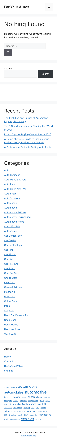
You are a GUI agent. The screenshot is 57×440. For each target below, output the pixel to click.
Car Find (9, 249)
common (47, 397)
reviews (31, 411)
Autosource (10, 231)
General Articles (13, 287)
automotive (36, 392)
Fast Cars (9, 282)
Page (7, 306)
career (24, 397)
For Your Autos (16, 7)
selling (7, 415)
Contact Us (10, 361)
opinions (7, 411)
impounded (8, 408)
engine (48, 401)
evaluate (8, 404)
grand (40, 404)
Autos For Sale (12, 226)
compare (8, 401)
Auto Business (12, 175)
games (32, 404)
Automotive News (14, 221)
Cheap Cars (10, 277)
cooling (16, 401)
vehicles (27, 419)
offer (37, 408)
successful (33, 415)
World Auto (10, 334)
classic (39, 397)
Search (8, 68)
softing (13, 415)
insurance (17, 408)
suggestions (44, 414)
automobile (28, 386)
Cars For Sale (11, 273)
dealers (23, 401)
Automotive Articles (15, 212)
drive (42, 401)
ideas (46, 404)
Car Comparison (13, 235)
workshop (39, 419)
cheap (31, 396)
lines (32, 408)
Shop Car (9, 310)
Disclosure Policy (13, 366)
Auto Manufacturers (15, 179)
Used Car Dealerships (16, 315)
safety (39, 411)
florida (25, 404)
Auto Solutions (12, 198)
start (26, 415)
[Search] (8, 52)
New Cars (9, 296)
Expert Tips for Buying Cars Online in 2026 (27, 134)
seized (45, 411)
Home (7, 356)
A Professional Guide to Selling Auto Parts (27, 147)
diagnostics (33, 401)
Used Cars (10, 320)
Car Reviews (11, 263)
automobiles (14, 392)
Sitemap (8, 370)
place (15, 411)
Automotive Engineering (17, 217)
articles (6, 387)
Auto (6, 170)
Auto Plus (9, 184)
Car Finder (10, 254)
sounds (20, 415)
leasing (27, 408)
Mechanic (9, 291)
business (8, 397)
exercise (17, 404)
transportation (15, 419)
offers (43, 408)
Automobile (10, 203)
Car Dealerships (13, 245)
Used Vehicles (12, 329)
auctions (14, 387)
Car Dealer (10, 240)
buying (16, 397)
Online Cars (10, 301)
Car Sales (9, 268)
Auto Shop (10, 193)
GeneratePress (28, 435)
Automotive (10, 207)
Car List (8, 259)
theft (6, 419)
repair (22, 411)
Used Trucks (11, 324)
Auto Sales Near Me (15, 189)
